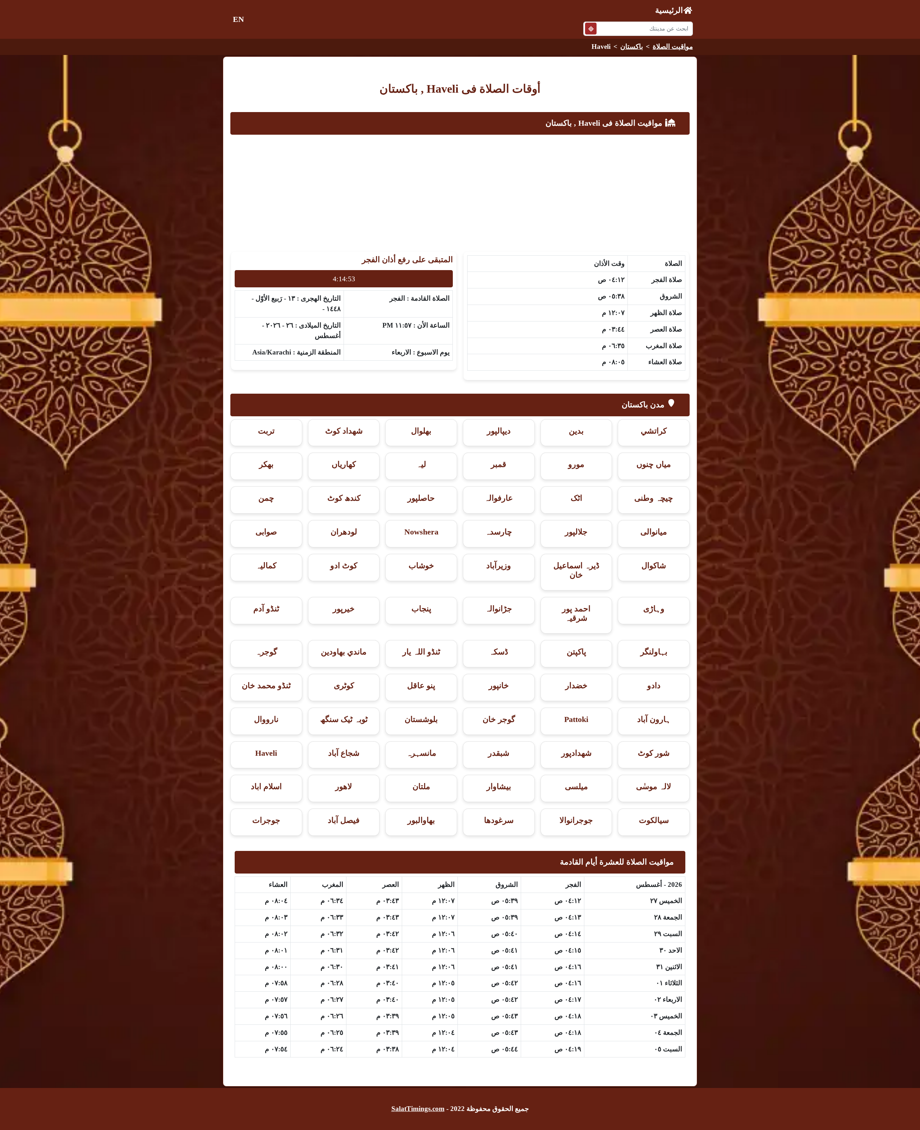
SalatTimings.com (418, 1108)
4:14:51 (344, 279)
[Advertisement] (460, 191)
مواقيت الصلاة (673, 46)
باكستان (631, 46)
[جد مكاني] (591, 28)
